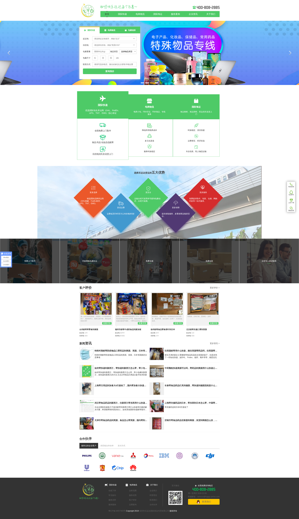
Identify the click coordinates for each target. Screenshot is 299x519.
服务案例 (175, 14)
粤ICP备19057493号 (117, 511)
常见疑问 (112, 495)
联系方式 (86, 64)
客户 (85, 287)
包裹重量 (86, 52)
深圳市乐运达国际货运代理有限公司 (154, 511)
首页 (107, 14)
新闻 (85, 343)
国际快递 (122, 14)
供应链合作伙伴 (107, 446)
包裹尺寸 (86, 58)
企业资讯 (193, 14)
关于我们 (210, 14)
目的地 (86, 45)
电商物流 (140, 14)
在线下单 (112, 491)
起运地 (86, 39)
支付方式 (121, 446)
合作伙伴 (153, 505)
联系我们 (153, 500)
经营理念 (153, 495)
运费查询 (133, 505)
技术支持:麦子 (185, 511)
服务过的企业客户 (88, 446)
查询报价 (109, 71)
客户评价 (133, 500)
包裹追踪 (132, 30)
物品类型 (114, 52)
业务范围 (133, 491)
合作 (85, 438)
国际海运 (157, 14)
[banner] (149, 53)
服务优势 (112, 500)
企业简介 (153, 491)
